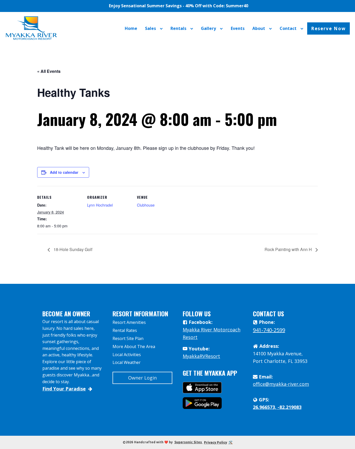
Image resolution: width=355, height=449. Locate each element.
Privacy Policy (215, 442)
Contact (288, 28)
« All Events (49, 71)
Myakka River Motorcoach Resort (211, 333)
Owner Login (142, 378)
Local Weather (127, 362)
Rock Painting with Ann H (289, 249)
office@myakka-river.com (281, 384)
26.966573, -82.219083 (277, 407)
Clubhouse (146, 205)
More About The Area (134, 346)
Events (238, 28)
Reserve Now (328, 28)
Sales (150, 28)
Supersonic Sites (188, 442)
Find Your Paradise (64, 389)
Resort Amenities (129, 322)
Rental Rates (125, 330)
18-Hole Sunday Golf (72, 249)
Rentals (178, 28)
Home (131, 28)
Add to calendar (64, 172)
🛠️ (230, 442)
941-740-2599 (269, 329)
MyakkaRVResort (201, 356)
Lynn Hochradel (100, 205)
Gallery (208, 28)
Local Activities (127, 354)
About (258, 28)
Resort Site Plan (128, 338)
